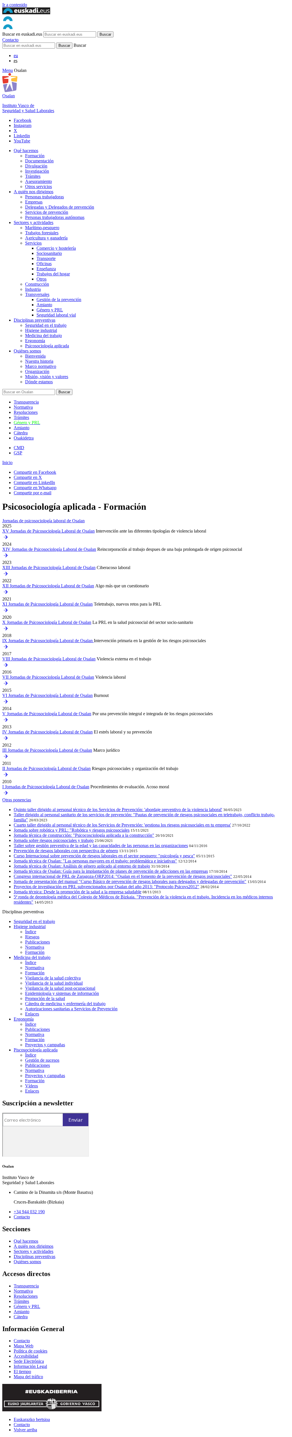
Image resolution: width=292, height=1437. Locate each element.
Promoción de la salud (45, 998)
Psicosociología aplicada (47, 345)
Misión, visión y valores (46, 376)
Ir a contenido (14, 4)
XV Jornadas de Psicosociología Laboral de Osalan (48, 531)
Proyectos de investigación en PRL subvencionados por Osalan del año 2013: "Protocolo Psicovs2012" (106, 886)
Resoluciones (26, 412)
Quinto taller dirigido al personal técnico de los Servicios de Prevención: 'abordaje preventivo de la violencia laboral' (118, 809)
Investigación (37, 171)
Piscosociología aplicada (36, 1049)
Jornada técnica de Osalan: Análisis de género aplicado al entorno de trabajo (82, 866)
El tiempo (22, 1371)
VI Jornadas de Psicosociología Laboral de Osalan (47, 695)
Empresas (33, 201)
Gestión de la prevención (58, 299)
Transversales (37, 294)
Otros (41, 279)
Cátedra (21, 432)
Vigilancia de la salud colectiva (53, 978)
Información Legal (30, 1366)
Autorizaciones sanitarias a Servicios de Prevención (71, 1008)
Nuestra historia (39, 361)
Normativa (23, 407)
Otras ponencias (16, 799)
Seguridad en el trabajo (45, 325)
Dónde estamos (39, 381)
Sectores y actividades (33, 222)
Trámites (32, 176)
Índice (30, 931)
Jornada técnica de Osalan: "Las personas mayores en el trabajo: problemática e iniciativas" (95, 860)
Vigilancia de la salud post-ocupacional (60, 988)
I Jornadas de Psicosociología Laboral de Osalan (45, 786)
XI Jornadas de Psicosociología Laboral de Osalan (47, 604)
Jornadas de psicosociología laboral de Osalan (43, 520)
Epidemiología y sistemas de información (62, 993)
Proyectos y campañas (45, 1044)
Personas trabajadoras (44, 196)
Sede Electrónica (29, 1361)
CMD (19, 447)
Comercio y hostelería (56, 248)
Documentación (39, 160)
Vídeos (31, 1085)
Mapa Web (23, 1345)
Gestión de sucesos (42, 1060)
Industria (33, 289)
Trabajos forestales (41, 232)
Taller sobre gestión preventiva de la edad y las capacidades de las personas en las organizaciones (101, 845)
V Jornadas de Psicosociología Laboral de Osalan (46, 713)
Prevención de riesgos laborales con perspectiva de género (66, 850)
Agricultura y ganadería (46, 237)
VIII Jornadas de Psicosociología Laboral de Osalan (49, 658)
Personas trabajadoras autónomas (54, 217)
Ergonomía (35, 340)
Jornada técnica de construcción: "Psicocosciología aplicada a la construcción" (84, 835)
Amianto (44, 304)
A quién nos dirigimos (33, 191)
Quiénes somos (27, 350)
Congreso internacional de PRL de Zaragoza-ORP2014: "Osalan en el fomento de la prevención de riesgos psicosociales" (123, 876)
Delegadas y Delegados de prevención (59, 207)
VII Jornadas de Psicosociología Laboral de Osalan (48, 677)
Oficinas (44, 263)
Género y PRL (49, 309)
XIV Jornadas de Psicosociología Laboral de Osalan (49, 549)
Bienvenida (35, 356)
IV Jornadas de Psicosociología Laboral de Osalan (47, 731)
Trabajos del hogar (53, 273)
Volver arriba (25, 1429)
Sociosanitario (49, 253)
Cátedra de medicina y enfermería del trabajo (65, 1003)
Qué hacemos (26, 150)
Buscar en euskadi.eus (22, 34)
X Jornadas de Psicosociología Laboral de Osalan (46, 622)
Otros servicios (38, 186)
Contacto (10, 39)
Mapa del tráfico (28, 1376)
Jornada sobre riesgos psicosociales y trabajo (54, 840)
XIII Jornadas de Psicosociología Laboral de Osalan (49, 567)
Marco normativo (40, 366)
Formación (34, 155)
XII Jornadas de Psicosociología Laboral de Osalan (48, 585)
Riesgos (32, 936)
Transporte (46, 258)
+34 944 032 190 (29, 1211)
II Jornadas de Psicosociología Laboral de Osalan (46, 768)
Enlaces (32, 1013)
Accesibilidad (26, 1356)
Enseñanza (46, 268)
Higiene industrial (41, 330)
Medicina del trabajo (43, 335)
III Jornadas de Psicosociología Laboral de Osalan (47, 750)
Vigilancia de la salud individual (54, 983)
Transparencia (26, 402)
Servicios (33, 243)
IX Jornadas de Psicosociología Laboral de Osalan (48, 640)
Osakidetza (24, 438)
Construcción (37, 284)
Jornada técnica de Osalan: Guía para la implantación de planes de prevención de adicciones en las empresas (111, 871)
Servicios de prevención (46, 212)
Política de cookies (30, 1351)
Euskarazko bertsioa (32, 1419)
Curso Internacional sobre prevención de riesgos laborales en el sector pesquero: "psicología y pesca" (104, 855)
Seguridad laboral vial (56, 315)
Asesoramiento (38, 181)
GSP (18, 452)
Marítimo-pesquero (42, 227)
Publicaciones (37, 942)
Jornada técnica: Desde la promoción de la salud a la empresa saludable (77, 891)
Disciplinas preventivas (34, 320)
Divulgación (36, 166)
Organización (37, 371)
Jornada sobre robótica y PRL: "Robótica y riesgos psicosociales (71, 830)
